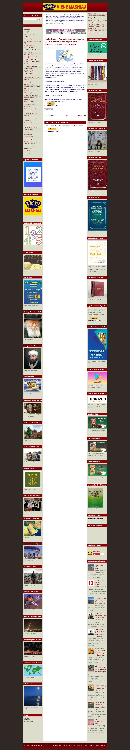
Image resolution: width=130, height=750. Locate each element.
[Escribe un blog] (47, 109)
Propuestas (27, 122)
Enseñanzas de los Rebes (30, 66)
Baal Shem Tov (28, 34)
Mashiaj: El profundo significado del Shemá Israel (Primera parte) (100, 615)
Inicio (66, 115)
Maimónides (27, 93)
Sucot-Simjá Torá (28, 143)
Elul (25, 64)
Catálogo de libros (92, 18)
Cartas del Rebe (28, 47)
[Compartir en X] (49, 109)
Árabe (25, 32)
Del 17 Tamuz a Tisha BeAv (31, 50)
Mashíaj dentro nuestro (30, 95)
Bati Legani (27, 39)
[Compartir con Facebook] (50, 109)
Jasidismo (26, 82)
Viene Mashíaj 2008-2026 (99, 745)
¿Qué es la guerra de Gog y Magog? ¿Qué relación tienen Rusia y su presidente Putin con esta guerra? (100, 669)
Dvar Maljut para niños (29, 57)
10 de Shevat (27, 29)
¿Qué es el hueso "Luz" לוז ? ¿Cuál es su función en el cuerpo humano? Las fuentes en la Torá (100, 652)
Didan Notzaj (27, 52)
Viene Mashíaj (28, 745)
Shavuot (26, 132)
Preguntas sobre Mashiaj (30, 118)
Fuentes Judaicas (28, 68)
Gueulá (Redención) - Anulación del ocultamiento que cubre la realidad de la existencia (100, 706)
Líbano (25, 90)
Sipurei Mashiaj (28, 139)
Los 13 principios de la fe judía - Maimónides (100, 582)
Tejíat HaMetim (28, 146)
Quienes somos (92, 13)
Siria (25, 141)
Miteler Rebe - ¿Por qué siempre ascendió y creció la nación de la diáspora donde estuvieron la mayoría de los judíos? (64, 42)
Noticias (26, 106)
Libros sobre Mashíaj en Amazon (96, 24)
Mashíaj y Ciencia (28, 104)
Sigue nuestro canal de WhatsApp (96, 15)
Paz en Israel (27, 111)
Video (25, 153)
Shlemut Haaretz (28, 134)
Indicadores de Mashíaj (30, 77)
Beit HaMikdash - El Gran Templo (32, 41)
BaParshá (26, 36)
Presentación (27, 120)
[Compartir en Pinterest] (52, 109)
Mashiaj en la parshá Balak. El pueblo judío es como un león (100, 686)
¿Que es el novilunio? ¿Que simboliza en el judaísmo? (100, 721)
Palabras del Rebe (28, 108)
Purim (25, 125)
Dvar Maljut (27, 54)
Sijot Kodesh (27, 136)
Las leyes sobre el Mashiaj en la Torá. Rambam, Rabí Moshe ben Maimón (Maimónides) (100, 633)
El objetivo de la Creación (30, 59)
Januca (26, 79)
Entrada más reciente (49, 115)
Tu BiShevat (27, 150)
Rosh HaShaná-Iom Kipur (30, 127)
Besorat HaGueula (28, 45)
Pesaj (25, 115)
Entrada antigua (82, 115)
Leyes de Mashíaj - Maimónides (96, 30)
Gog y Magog (27, 71)
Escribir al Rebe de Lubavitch (95, 33)
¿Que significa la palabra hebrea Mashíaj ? (99, 567)
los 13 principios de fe (60, 17)
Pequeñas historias (29, 113)
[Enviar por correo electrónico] (45, 109)
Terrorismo (26, 148)
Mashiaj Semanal (28, 101)
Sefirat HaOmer (28, 129)
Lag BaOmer (27, 84)
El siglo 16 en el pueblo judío (31, 61)
